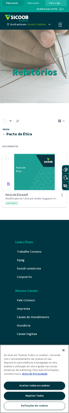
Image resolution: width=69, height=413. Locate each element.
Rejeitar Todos (34, 395)
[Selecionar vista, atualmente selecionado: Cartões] (62, 121)
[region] (34, 379)
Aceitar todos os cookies (34, 385)
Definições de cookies (34, 405)
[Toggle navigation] (60, 24)
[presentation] (13, 3)
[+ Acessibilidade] (65, 186)
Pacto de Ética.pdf (16, 194)
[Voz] (65, 178)
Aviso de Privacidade (35, 374)
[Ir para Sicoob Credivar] (17, 18)
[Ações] (62, 195)
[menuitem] (11, 3)
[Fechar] (63, 350)
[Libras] (65, 169)
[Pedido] (18, 121)
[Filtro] (10, 121)
